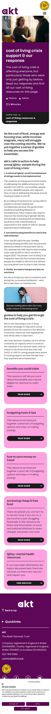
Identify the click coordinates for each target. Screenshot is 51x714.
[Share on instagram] (28, 678)
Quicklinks (13, 621)
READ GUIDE (24, 394)
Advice (25, 98)
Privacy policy (34, 682)
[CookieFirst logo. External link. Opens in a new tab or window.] (3, 684)
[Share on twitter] (4, 678)
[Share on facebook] (16, 678)
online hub (11, 114)
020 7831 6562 (10, 654)
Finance (13, 98)
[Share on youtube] (39, 678)
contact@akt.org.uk (13, 658)
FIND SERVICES (24, 583)
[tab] (13, 114)
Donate (44, 5)
